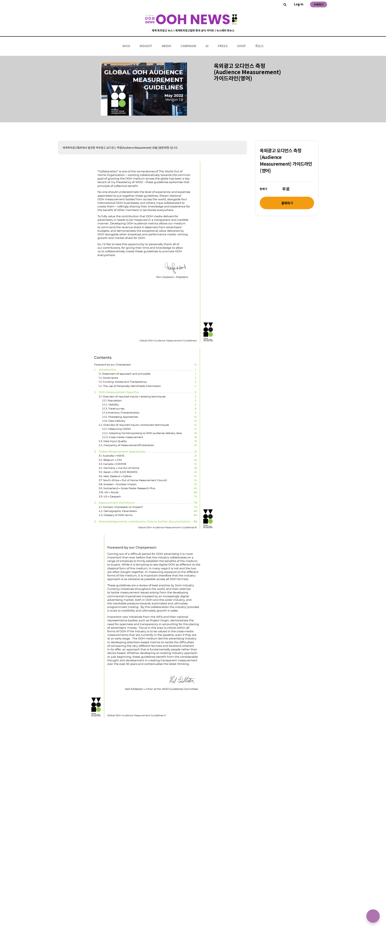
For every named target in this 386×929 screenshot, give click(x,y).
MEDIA (166, 46)
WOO (126, 46)
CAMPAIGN (188, 46)
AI (207, 46)
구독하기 (318, 4)
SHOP (241, 46)
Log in (298, 4)
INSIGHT (146, 46)
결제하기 (287, 203)
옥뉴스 (259, 46)
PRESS (223, 46)
